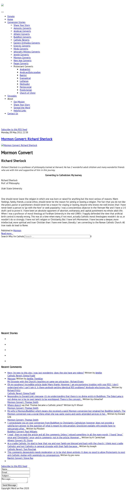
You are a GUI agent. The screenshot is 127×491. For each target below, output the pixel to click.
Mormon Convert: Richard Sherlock (26, 139)
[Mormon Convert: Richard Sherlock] (19, 145)
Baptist (23, 75)
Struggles (12, 95)
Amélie (98, 372)
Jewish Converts (21, 54)
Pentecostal (25, 87)
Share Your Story (22, 25)
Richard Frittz (13, 390)
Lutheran (24, 81)
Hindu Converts (21, 48)
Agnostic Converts (22, 28)
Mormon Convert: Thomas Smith (22, 402)
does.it (17, 405)
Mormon (17, 230)
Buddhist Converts (22, 36)
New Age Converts (22, 60)
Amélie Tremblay (35, 378)
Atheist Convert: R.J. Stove (20, 440)
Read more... (7, 233)
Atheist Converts (22, 34)
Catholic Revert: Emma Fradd (21, 375)
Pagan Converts (21, 63)
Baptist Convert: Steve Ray (20, 458)
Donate (11, 16)
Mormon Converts (22, 57)
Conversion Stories (16, 22)
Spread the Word (22, 107)
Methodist (25, 84)
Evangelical (25, 78)
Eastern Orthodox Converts (27, 42)
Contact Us (12, 113)
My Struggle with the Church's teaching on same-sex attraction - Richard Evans (45, 381)
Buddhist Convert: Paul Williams (22, 431)
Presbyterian (26, 89)
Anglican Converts (22, 31)
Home (10, 19)
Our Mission (19, 101)
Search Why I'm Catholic (12, 236)
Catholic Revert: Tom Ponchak (21, 449)
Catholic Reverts (21, 39)
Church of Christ (27, 92)
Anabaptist (25, 69)
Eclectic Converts (22, 45)
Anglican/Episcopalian (30, 72)
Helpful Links (20, 110)
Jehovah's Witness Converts (27, 51)
